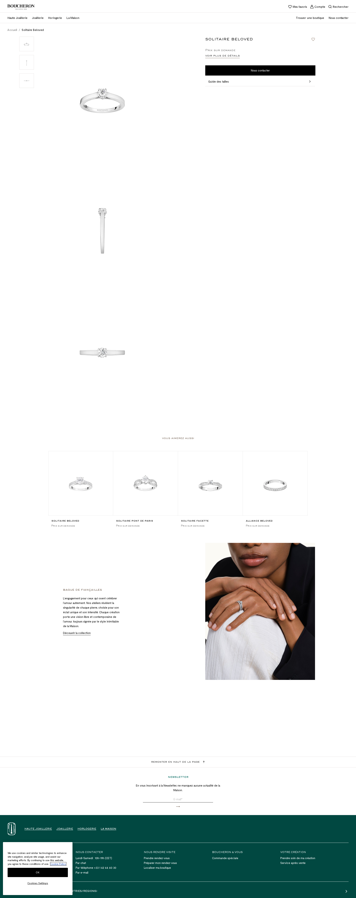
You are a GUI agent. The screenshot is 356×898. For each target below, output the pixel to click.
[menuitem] (297, 6)
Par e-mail (82, 872)
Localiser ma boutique (157, 867)
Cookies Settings (37, 883)
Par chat (81, 862)
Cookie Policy (58, 863)
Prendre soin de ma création (297, 858)
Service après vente (293, 862)
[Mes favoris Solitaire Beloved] (313, 39)
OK (37, 872)
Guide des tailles (218, 81)
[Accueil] (11, 828)
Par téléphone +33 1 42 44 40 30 (96, 867)
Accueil (12, 29)
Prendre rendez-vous (157, 858)
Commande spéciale (225, 858)
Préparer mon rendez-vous (160, 862)
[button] (178, 806)
